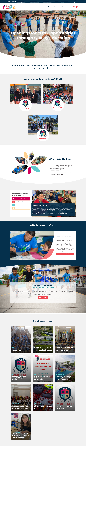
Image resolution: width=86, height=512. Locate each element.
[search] (71, 1)
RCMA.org (57, 1)
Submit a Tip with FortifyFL (64, 2)
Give (78, 6)
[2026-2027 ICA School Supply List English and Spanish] (21, 368)
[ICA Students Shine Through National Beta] (21, 339)
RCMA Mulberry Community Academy (47, 2)
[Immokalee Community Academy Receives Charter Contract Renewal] (65, 368)
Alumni (63, 6)
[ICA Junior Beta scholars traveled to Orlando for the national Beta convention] (21, 397)
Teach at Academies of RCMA (65, 253)
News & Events (57, 6)
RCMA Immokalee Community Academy (34, 2)
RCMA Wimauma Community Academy (21, 2)
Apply (74, 6)
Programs (50, 6)
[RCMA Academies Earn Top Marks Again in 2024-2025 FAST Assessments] (21, 426)
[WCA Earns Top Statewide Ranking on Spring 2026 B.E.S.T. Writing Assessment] (43, 339)
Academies (44, 6)
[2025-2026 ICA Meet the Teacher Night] (65, 397)
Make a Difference (43, 297)
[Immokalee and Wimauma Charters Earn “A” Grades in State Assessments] (65, 339)
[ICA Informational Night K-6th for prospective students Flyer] (43, 368)
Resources (69, 6)
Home (39, 6)
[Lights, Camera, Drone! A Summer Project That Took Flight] (43, 397)
